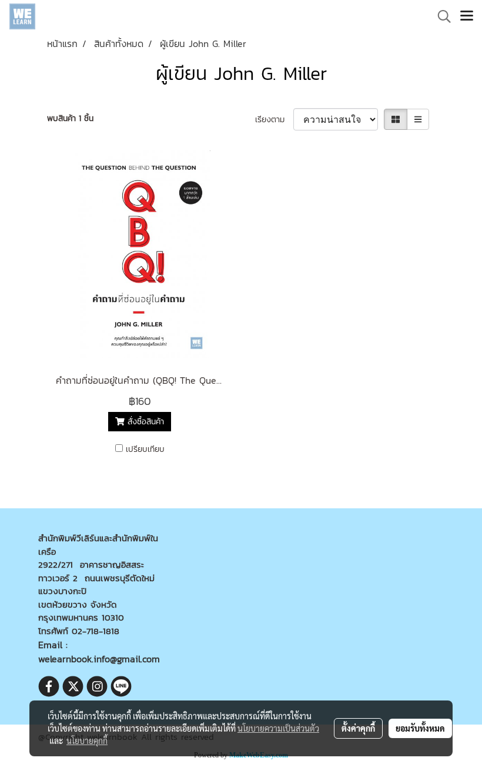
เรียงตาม (274, 119)
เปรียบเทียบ (145, 449)
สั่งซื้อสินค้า (144, 421)
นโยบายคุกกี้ (87, 740)
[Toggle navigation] (467, 16)
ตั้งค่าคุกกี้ (358, 728)
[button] (440, 16)
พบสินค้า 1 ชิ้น (70, 118)
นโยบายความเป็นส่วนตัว (278, 728)
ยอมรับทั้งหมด (420, 728)
